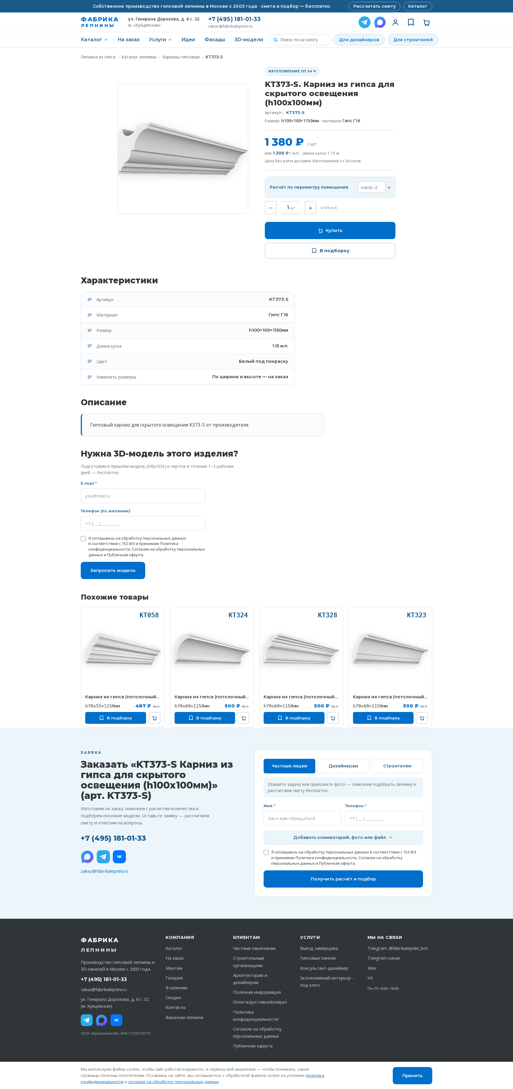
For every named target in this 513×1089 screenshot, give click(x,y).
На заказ (129, 39)
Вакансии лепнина (184, 1017)
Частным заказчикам (254, 948)
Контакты (176, 1007)
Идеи (188, 39)
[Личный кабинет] (395, 22)
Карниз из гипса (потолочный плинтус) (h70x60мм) (212, 696)
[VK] (119, 856)
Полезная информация (257, 992)
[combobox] (303, 39)
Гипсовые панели (318, 958)
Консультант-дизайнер (324, 968)
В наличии (176, 988)
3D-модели (249, 39)
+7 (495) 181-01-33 (234, 19)
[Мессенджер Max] (380, 22)
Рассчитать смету (374, 6)
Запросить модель (113, 570)
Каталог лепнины (138, 57)
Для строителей (413, 39)
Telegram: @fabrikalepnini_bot (398, 948)
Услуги (157, 39)
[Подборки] (411, 22)
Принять (412, 1075)
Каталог (418, 6)
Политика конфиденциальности (326, 857)
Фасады (215, 39)
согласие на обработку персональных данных (173, 1081)
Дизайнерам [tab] (343, 766)
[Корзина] (426, 22)
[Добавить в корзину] (154, 718)
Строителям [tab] (397, 766)
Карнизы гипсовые (181, 57)
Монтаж (174, 968)
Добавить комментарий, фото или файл (339, 837)
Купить (334, 230)
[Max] (101, 1020)
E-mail (89, 483)
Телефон (355, 805)
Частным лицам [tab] (289, 766)
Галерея (174, 978)
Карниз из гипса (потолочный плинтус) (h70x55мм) (122, 696)
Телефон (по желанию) (105, 510)
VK (370, 978)
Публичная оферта (125, 554)
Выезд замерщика (319, 948)
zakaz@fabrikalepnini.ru (230, 26)
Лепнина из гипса (98, 57)
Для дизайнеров (359, 39)
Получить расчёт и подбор (343, 879)
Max (372, 968)
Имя (269, 805)
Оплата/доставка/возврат (260, 1002)
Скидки (173, 997)
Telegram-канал (384, 958)
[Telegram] (364, 22)
